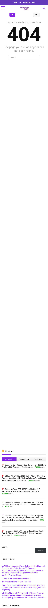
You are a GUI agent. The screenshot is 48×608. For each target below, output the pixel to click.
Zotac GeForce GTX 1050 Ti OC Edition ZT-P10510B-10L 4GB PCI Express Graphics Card (21, 490)
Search (5, 547)
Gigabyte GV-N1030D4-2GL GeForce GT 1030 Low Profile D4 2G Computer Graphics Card (24, 466)
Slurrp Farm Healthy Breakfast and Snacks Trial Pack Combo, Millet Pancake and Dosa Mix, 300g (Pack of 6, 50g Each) (24, 587)
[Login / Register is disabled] (36, 15)
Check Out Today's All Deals (24, 2)
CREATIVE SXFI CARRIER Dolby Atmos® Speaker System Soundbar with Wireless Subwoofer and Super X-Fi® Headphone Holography (24, 478)
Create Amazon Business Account (16, 578)
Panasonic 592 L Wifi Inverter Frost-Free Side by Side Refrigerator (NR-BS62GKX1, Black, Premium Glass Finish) (23, 533)
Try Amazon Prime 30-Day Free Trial (16, 582)
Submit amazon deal (12, 15)
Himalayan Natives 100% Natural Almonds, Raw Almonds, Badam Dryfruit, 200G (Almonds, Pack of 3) (22, 504)
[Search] (44, 8)
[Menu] (3, 8)
